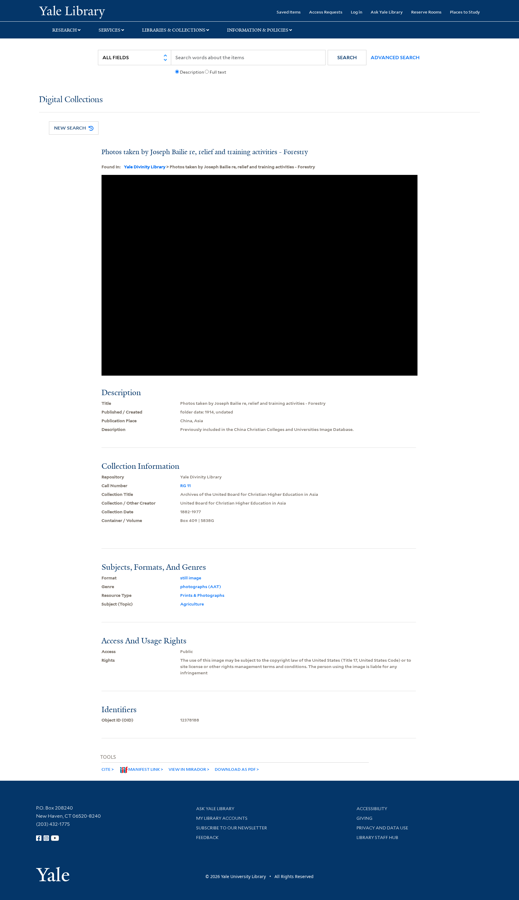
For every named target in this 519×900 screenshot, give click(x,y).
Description (192, 72)
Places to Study (465, 12)
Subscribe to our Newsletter (231, 827)
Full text (218, 72)
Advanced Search (395, 57)
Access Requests (325, 12)
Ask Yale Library (387, 12)
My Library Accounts (221, 818)
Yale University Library (72, 11)
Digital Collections (71, 100)
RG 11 (185, 485)
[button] (347, 57)
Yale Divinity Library (144, 166)
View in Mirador (187, 769)
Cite (106, 769)
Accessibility (372, 808)
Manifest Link (144, 769)
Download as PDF (235, 769)
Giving (364, 818)
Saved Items (289, 12)
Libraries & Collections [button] (173, 30)
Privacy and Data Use (382, 827)
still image (190, 577)
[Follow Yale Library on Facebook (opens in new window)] (38, 838)
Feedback (207, 837)
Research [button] (64, 30)
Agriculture (192, 604)
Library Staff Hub (377, 837)
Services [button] (109, 30)
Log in (356, 12)
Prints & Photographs (202, 595)
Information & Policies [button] (257, 30)
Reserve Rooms (426, 12)
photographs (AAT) (200, 586)
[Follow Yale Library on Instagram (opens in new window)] (46, 838)
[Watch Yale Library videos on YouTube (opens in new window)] (55, 838)
